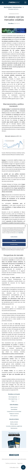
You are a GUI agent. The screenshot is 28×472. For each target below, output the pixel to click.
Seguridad (19, 463)
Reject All (14, 240)
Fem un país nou (14, 415)
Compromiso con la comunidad (14, 411)
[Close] (25, 226)
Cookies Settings (14, 236)
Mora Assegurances (13, 397)
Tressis (13, 401)
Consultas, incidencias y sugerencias (14, 426)
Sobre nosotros (14, 407)
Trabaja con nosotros (14, 413)
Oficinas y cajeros (14, 424)
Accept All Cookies (14, 244)
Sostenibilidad (14, 409)
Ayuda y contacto (14, 422)
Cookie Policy (20, 232)
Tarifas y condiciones (11, 463)
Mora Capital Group (13, 399)
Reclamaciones (14, 428)
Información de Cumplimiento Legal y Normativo (14, 459)
